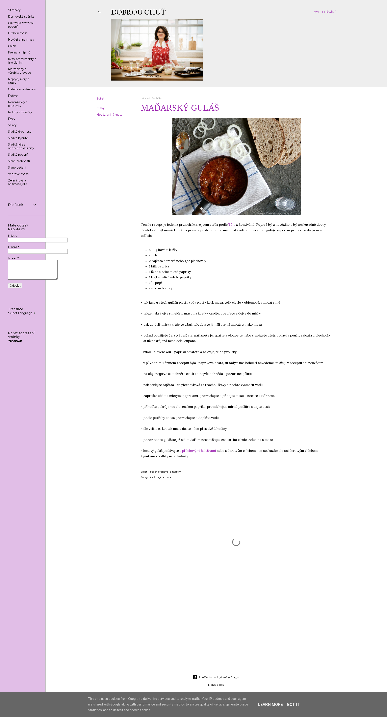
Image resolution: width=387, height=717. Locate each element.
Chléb (12, 46)
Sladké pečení (18, 154)
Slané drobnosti (19, 161)
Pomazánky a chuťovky (17, 104)
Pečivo (13, 95)
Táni (231, 224)
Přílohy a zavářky (20, 112)
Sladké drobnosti (19, 131)
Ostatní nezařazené (22, 89)
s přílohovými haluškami (198, 451)
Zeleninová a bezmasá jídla (17, 182)
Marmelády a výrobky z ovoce (19, 70)
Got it (293, 704)
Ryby (11, 119)
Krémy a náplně (19, 52)
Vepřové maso (18, 174)
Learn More (270, 704)
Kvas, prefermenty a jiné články (22, 60)
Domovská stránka (21, 16)
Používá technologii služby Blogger (219, 677)
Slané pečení (17, 167)
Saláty (12, 125)
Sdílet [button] (100, 98)
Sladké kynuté (18, 138)
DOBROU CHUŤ (138, 12)
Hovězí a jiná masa (110, 114)
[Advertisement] (216, 636)
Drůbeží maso (18, 33)
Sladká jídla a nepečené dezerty (21, 146)
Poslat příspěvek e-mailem (165, 471)
